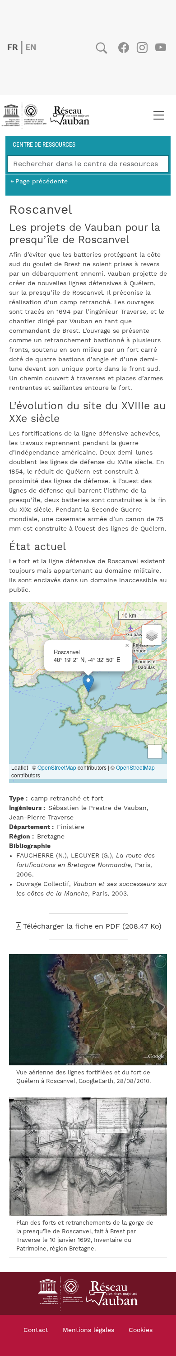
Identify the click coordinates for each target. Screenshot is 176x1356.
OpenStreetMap (56, 767)
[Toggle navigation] (158, 115)
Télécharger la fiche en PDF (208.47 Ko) (92, 926)
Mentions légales (88, 1330)
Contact (35, 1330)
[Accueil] (48, 115)
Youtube (160, 47)
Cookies (141, 1330)
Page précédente (41, 181)
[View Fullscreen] (155, 751)
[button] (88, 683)
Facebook (123, 47)
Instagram (142, 47)
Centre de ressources (44, 144)
